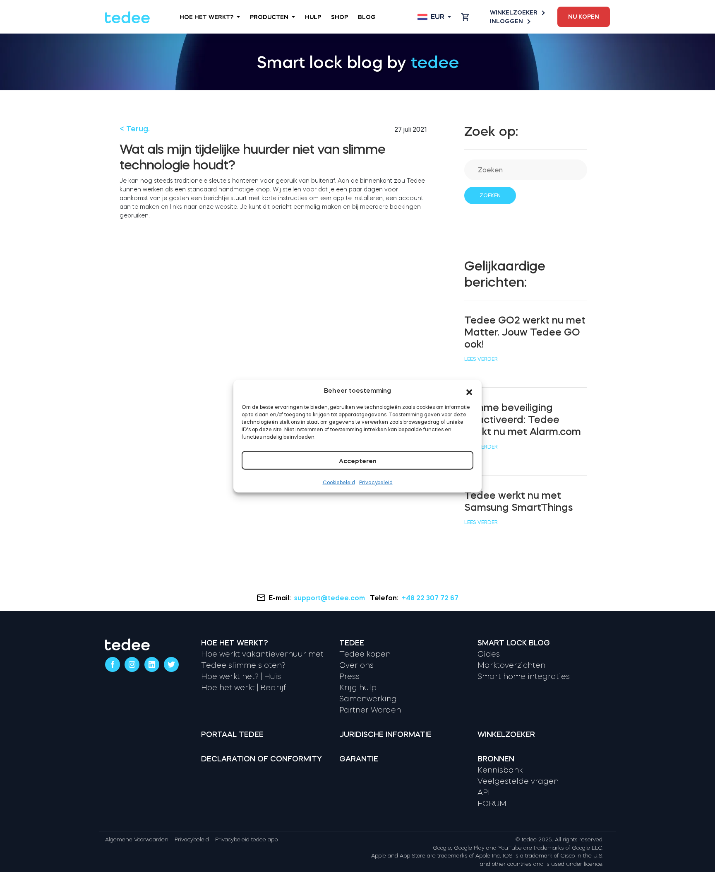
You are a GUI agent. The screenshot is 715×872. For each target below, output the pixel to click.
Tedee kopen (365, 654)
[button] (469, 390)
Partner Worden (370, 710)
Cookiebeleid (339, 482)
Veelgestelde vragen (518, 781)
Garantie (358, 759)
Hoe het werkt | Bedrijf (243, 687)
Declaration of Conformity (261, 759)
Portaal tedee (232, 734)
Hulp (313, 17)
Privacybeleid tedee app (246, 839)
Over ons (356, 665)
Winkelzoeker (513, 12)
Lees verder (481, 359)
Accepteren (358, 461)
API (483, 792)
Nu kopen (583, 16)
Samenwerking (368, 699)
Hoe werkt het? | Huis (241, 676)
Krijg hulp (358, 687)
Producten (269, 17)
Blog (367, 17)
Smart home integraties (523, 676)
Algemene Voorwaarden (136, 839)
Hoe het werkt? (206, 17)
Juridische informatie (385, 734)
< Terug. (135, 129)
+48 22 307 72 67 (430, 597)
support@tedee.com (329, 597)
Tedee (351, 643)
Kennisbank (500, 770)
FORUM (491, 803)
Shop (339, 17)
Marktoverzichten (511, 665)
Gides (488, 654)
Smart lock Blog (513, 643)
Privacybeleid (376, 482)
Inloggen (506, 21)
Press (349, 676)
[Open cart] (465, 17)
